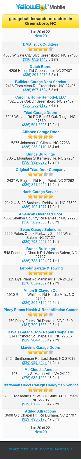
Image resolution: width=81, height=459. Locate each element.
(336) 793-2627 (34, 242)
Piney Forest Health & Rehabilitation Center (41, 310)
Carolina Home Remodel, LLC (40, 97)
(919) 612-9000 (34, 404)
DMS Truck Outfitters (40, 44)
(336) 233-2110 (34, 147)
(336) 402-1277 (34, 207)
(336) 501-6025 (34, 125)
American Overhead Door (40, 214)
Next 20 (40, 36)
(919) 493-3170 (34, 419)
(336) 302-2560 (34, 222)
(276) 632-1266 (34, 378)
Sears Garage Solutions (40, 230)
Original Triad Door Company (40, 170)
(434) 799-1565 (34, 325)
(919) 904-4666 (34, 340)
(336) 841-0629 (34, 185)
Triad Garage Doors (40, 113)
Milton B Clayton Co (41, 291)
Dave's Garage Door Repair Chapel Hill (41, 332)
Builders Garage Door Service (40, 82)
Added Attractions (40, 411)
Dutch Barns (40, 67)
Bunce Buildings (40, 154)
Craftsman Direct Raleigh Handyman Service (40, 385)
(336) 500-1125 (35, 105)
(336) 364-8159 (34, 303)
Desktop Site (63, 449)
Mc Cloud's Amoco (41, 370)
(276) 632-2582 (34, 283)
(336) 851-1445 (35, 59)
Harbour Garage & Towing (40, 268)
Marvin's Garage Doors (40, 348)
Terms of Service (41, 449)
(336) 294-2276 (35, 75)
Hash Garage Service (40, 192)
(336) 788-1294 (34, 261)
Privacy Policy (18, 449)
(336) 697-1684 (35, 90)
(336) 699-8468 (34, 362)
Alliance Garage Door (40, 132)
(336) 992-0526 (34, 162)
